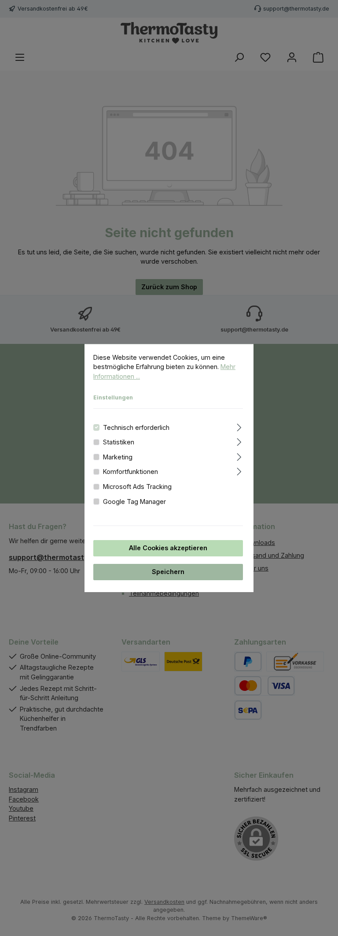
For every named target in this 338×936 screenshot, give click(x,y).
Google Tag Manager (134, 501)
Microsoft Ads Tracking (137, 486)
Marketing (117, 457)
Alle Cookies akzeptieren (168, 548)
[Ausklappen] (239, 426)
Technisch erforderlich (136, 427)
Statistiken (118, 442)
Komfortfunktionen (130, 472)
